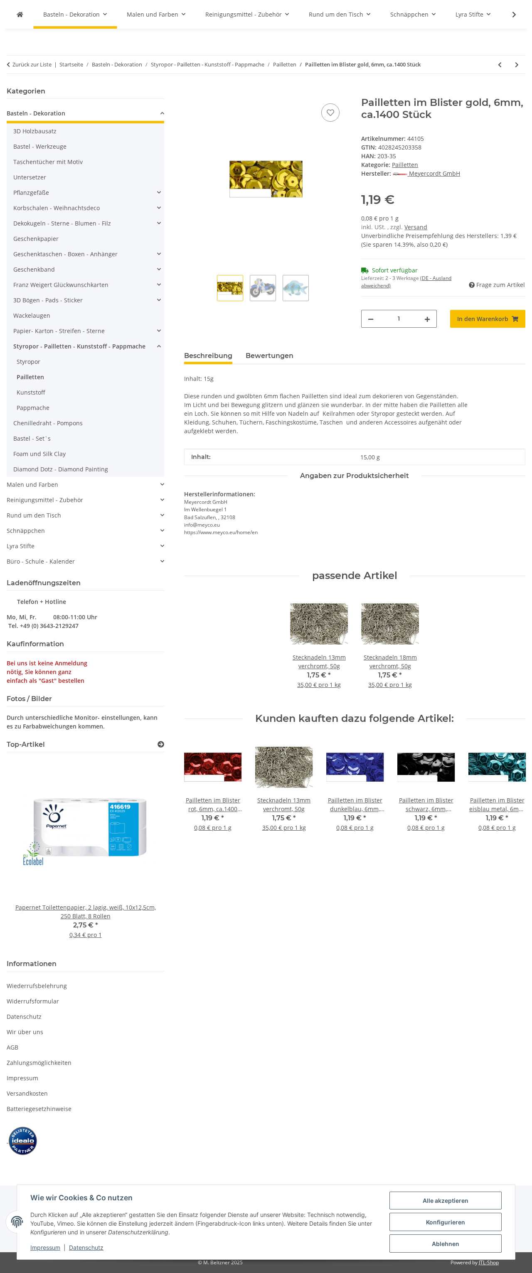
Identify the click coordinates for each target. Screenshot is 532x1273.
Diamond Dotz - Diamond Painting (60, 469)
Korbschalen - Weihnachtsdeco (56, 208)
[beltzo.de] (20, 14)
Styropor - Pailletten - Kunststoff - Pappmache (79, 346)
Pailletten (405, 165)
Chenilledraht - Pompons (48, 423)
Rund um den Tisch (34, 515)
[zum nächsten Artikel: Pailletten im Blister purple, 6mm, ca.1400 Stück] (516, 65)
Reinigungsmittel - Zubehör (45, 500)
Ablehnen (445, 1243)
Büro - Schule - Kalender (41, 561)
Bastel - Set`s (32, 438)
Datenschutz (86, 1247)
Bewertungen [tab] (269, 356)
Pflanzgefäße (31, 192)
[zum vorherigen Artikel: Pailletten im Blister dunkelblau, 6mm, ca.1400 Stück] (499, 65)
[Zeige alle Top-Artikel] (161, 744)
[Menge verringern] (371, 318)
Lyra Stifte (20, 546)
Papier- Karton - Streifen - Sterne (59, 331)
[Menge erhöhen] (427, 318)
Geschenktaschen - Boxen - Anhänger (65, 254)
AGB (12, 1047)
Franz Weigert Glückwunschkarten (60, 285)
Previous (197, 790)
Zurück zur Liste (32, 64)
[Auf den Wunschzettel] (330, 112)
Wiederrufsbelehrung (37, 986)
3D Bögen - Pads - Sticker (48, 300)
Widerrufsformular (33, 1001)
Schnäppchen (26, 531)
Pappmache (33, 408)
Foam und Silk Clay (39, 454)
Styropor (28, 361)
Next (512, 790)
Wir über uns (25, 1032)
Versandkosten (27, 1093)
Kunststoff (31, 392)
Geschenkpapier (36, 239)
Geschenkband (34, 269)
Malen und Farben (32, 484)
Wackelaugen (31, 315)
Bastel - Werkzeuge (39, 146)
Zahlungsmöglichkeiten (39, 1063)
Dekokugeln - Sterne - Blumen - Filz (62, 223)
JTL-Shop (489, 1262)
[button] (509, 15)
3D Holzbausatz (35, 131)
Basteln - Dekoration (36, 113)
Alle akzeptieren (445, 1200)
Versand (415, 227)
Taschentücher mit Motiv (48, 162)
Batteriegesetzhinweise (39, 1109)
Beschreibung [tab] (208, 356)
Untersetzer (29, 177)
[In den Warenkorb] (190, 92)
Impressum (45, 1247)
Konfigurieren (445, 1222)
